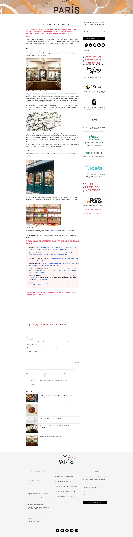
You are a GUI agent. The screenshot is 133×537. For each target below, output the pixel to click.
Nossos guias (38, 16)
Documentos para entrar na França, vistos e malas (66, 486)
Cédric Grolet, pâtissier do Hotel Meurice (53, 418)
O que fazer (72, 16)
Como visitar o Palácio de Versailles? (36, 511)
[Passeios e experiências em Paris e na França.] (94, 199)
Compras (96, 16)
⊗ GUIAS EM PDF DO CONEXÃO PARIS (93, 209)
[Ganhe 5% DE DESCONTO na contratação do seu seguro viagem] (94, 153)
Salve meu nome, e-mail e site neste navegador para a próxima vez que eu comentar (47, 380)
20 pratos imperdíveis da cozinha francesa (64, 476)
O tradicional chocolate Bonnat (50, 436)
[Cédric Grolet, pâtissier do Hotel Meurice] (32, 420)
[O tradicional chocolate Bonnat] (32, 440)
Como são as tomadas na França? (35, 490)
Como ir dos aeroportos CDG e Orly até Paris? (65, 496)
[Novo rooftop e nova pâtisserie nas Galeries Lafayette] (32, 428)
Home (5, 16)
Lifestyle (103, 16)
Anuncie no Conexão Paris (95, 502)
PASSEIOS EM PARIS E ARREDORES (93, 213)
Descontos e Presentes (51, 16)
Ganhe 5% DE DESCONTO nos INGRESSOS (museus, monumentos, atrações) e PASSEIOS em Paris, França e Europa (94, 176)
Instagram (86, 497)
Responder (31, 339)
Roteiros (12, 16)
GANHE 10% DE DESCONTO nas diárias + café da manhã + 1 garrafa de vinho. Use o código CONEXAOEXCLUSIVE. (94, 144)
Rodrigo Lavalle (31, 323)
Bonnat (30, 325)
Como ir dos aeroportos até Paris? (36, 475)
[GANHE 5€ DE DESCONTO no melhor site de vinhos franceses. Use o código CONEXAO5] (94, 87)
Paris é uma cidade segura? (34, 521)
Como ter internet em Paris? (34, 501)
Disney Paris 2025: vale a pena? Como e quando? (65, 491)
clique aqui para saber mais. (40, 279)
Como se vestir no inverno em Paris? (36, 515)
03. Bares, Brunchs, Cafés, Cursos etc (51, 324)
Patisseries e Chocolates (36, 324)
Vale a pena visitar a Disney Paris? (35, 504)
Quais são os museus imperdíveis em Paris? (38, 483)
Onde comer (81, 16)
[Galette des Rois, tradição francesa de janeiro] (32, 409)
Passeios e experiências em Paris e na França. (94, 205)
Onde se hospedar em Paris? (34, 518)
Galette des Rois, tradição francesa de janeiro (55, 405)
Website (64, 373)
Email (45, 373)
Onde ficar (63, 16)
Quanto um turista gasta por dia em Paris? (37, 497)
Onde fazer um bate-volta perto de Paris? (37, 486)
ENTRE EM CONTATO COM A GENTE (94, 38)
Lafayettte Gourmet (31, 157)
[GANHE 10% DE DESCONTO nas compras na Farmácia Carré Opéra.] (94, 120)
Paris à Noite (112, 16)
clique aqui (63, 41)
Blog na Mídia (87, 491)
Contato (86, 494)
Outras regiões (122, 16)
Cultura (89, 16)
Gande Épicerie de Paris (69, 155)
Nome (27, 373)
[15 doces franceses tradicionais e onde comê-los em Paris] (32, 398)
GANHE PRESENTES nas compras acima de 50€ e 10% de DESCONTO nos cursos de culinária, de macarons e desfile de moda (94, 77)
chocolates (35, 325)
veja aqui (52, 230)
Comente (77, 362)
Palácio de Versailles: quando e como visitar (64, 481)
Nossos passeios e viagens (24, 16)
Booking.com (86, 50)
